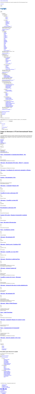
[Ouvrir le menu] (1, 11)
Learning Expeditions (7, 76)
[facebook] (1, 389)
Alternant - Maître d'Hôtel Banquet (8, 303)
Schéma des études (6, 368)
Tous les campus (4, 127)
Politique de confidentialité (6, 387)
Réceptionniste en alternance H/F (8, 207)
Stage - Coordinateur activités (7, 229)
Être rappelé (3, 123)
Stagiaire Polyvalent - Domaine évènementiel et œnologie (13, 215)
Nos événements (6, 362)
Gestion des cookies (5, 386)
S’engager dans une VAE (7, 375)
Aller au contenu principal (4, 0)
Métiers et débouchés (7, 372)
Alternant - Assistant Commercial (8, 268)
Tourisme (7, 25)
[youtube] (6, 389)
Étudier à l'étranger (6, 75)
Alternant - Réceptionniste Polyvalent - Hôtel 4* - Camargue (14, 162)
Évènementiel (8, 21)
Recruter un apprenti (7, 374)
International (7, 23)
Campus (3, 30)
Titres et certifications (7, 373)
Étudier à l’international (7, 363)
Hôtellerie (7, 22)
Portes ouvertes (4, 112)
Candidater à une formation (10, 101)
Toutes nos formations (7, 369)
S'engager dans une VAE (9, 99)
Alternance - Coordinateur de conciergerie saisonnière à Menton (15, 170)
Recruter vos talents (8, 98)
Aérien (7, 62)
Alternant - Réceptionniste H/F (7, 237)
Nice (3, 128)
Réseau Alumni (8, 87)
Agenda (1, 141)
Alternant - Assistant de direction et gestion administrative (14, 285)
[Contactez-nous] (0, 122)
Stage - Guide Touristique (6, 312)
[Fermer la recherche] (1, 117)
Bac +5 (7, 18)
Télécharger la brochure (9, 106)
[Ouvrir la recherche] (1, 115)
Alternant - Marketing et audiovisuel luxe (10, 259)
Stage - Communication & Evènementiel (9, 327)
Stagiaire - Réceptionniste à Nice (8, 177)
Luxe (6, 24)
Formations (2, 140)
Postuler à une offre (8, 104)
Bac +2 (7, 17)
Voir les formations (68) (3, 151)
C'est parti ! (10, 121)
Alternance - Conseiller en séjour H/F (9, 200)
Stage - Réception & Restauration (8, 222)
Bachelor (7, 93)
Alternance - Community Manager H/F (9, 185)
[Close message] (1, 6)
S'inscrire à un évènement (9, 105)
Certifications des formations (10, 84)
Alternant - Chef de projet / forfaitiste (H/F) (10, 244)
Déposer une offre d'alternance (10, 103)
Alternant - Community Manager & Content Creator (12, 319)
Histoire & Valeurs (8, 86)
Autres (7, 95)
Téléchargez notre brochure (6, 111)
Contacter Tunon (8, 102)
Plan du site (4, 385)
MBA (7, 94)
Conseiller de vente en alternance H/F (9, 193)
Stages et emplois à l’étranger (8, 77)
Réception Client (8, 60)
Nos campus (6, 360)
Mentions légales (4, 384)
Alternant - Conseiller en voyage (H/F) (9, 251)
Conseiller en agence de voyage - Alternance (10, 277)
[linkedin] (3, 389)
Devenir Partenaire (8, 97)
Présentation (2, 139)
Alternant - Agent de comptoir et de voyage (10, 337)
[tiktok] (4, 389)
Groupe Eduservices (9, 85)
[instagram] (2, 389)
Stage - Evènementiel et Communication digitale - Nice (13, 154)
